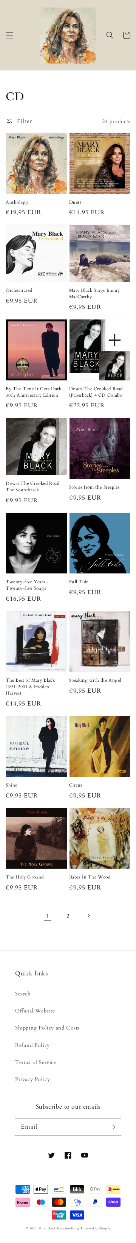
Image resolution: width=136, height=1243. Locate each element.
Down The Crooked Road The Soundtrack (33, 486)
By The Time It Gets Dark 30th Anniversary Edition (33, 392)
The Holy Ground (25, 877)
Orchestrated (19, 290)
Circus (76, 785)
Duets (75, 202)
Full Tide (78, 582)
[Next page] (88, 915)
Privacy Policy (32, 1079)
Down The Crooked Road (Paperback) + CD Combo (96, 392)
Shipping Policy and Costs (47, 1027)
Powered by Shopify (96, 1228)
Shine (11, 785)
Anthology (17, 202)
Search (23, 993)
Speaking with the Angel (95, 680)
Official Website (35, 1010)
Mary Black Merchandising (59, 1228)
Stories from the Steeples (94, 487)
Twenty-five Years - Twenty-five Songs (27, 585)
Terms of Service (35, 1062)
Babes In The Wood (90, 877)
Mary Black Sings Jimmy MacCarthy (94, 293)
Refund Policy (32, 1045)
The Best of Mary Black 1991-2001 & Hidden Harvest (30, 686)
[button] (9, 35)
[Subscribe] (112, 1126)
